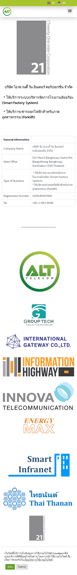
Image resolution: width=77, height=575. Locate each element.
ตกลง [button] (10, 567)
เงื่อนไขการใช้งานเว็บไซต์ (38, 559)
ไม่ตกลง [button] (22, 567)
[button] (70, 11)
